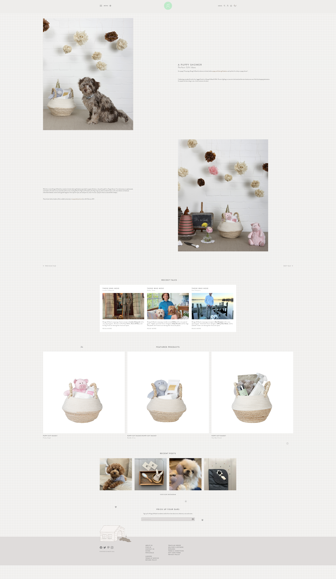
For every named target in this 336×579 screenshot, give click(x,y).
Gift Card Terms (174, 553)
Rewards (171, 549)
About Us (149, 545)
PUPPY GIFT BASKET (50, 436)
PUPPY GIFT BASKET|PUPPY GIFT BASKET (142, 436)
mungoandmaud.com (77, 199)
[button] (110, 5)
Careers (149, 556)
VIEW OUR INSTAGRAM (168, 494)
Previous (45, 393)
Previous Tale (50, 266)
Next (291, 393)
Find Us (148, 547)
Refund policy (151, 560)
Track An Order (174, 545)
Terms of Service (152, 558)
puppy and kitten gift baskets (220, 71)
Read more (107, 329)
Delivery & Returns (176, 547)
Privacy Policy (174, 554)
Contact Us (150, 549)
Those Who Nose (111, 288)
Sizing (148, 551)
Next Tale (287, 266)
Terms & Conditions (176, 551)
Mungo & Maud (106, 551)
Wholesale (150, 553)
